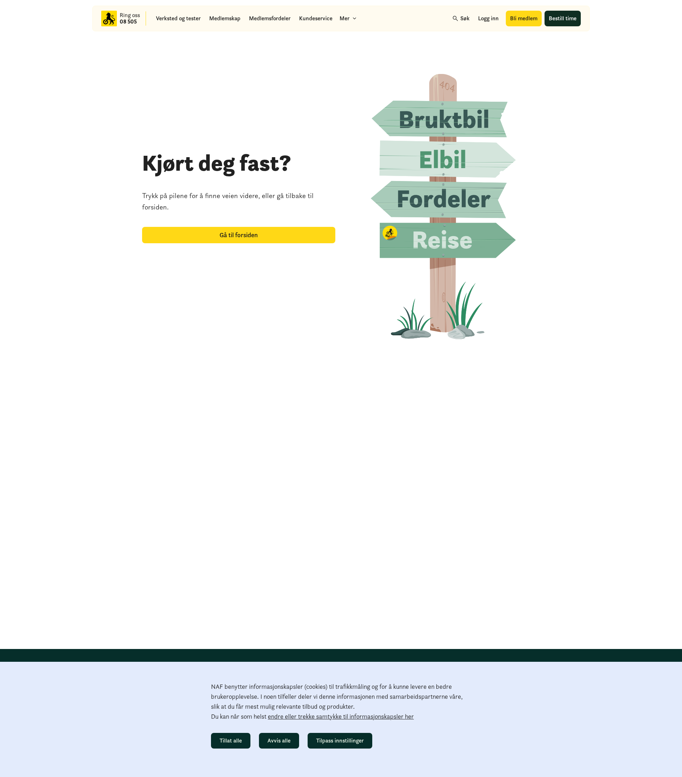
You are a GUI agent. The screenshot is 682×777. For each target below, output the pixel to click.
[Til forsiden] (109, 18)
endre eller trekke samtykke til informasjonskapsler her (341, 716)
